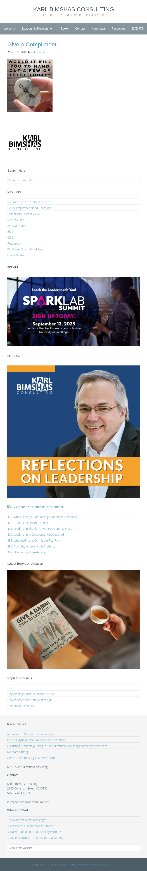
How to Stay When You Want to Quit (29, 700)
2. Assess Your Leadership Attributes (30, 826)
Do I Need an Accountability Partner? (30, 202)
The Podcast (54, 507)
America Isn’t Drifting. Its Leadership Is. (31, 734)
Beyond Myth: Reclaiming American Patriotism (36, 740)
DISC (10, 238)
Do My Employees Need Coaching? (29, 208)
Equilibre (60, 864)
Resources (14, 243)
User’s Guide (15, 255)
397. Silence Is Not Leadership (26, 552)
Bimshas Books (16, 226)
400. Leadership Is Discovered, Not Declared (35, 535)
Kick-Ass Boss (15, 220)
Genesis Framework (80, 864)
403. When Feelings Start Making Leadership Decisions (42, 517)
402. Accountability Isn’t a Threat (27, 523)
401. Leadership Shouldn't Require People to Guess (40, 529)
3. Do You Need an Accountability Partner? (34, 832)
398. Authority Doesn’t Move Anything (30, 546)
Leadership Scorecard (21, 706)
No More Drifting (18, 752)
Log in (110, 864)
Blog (10, 232)
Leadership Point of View (23, 214)
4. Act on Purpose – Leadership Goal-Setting (35, 838)
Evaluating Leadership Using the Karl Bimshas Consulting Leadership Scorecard (57, 746)
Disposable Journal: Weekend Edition (30, 694)
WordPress (99, 864)
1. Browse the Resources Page (26, 820)
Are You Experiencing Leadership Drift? (32, 758)
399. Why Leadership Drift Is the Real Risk (33, 540)
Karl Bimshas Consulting (73, 9)
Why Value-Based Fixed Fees (25, 249)
